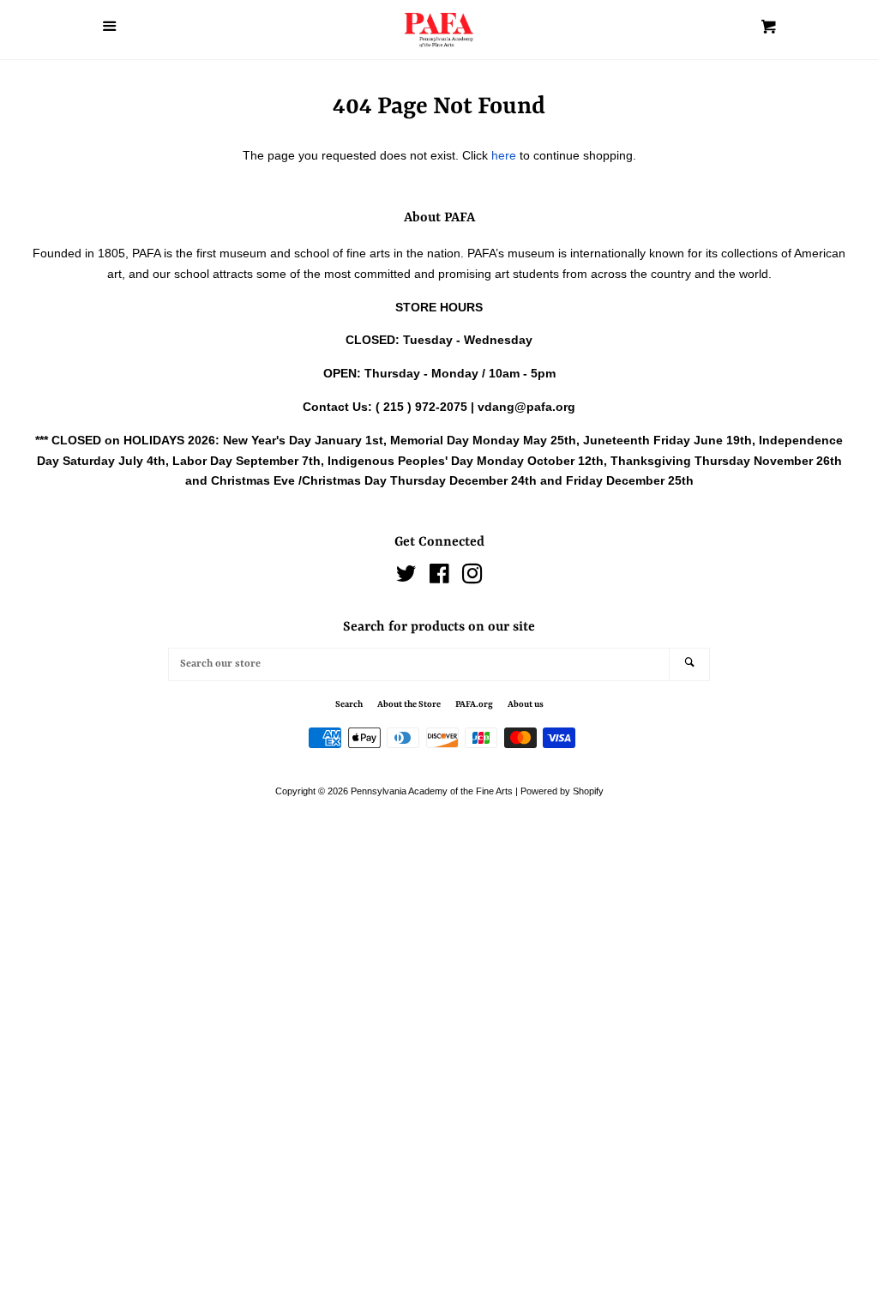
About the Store (409, 704)
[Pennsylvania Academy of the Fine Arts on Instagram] (472, 577)
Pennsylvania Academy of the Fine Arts (432, 791)
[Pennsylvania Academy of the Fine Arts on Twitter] (406, 577)
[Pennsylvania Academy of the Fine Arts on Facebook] (439, 577)
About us (526, 704)
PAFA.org (474, 704)
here (503, 155)
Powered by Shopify (562, 791)
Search (349, 704)
